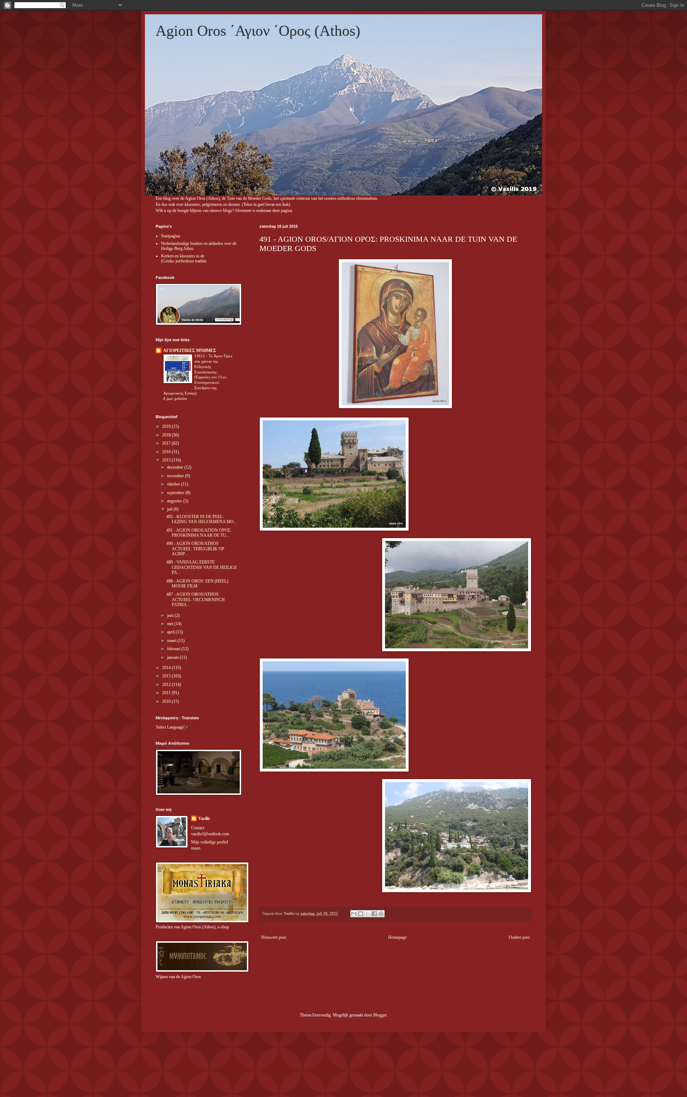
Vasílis (204, 818)
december (175, 467)
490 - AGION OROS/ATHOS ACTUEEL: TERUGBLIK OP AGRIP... (195, 548)
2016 (167, 451)
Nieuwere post (273, 937)
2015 (167, 460)
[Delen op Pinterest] (381, 913)
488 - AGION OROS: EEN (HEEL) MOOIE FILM (197, 584)
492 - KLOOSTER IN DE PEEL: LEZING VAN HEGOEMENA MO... (201, 519)
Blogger (379, 1015)
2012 (167, 684)
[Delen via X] (367, 913)
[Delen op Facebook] (374, 913)
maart (172, 640)
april (171, 631)
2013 (167, 675)
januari (173, 657)
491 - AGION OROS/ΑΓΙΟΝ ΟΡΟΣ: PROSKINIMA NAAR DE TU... (199, 533)
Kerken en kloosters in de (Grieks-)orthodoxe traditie (183, 258)
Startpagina (170, 235)
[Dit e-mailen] (353, 913)
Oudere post (519, 937)
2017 (167, 443)
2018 (167, 435)
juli (170, 509)
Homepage (397, 937)
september (176, 492)
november (176, 475)
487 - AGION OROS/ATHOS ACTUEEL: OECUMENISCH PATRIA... (195, 599)
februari (174, 648)
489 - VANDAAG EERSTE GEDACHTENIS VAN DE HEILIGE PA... (201, 567)
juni (171, 615)
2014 (167, 667)
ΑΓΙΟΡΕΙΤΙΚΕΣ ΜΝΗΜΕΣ (189, 350)
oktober (174, 484)
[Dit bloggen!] (360, 913)
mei (170, 623)
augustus (175, 500)
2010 (167, 701)
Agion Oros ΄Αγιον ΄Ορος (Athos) (258, 31)
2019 (167, 426)
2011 (167, 692)
